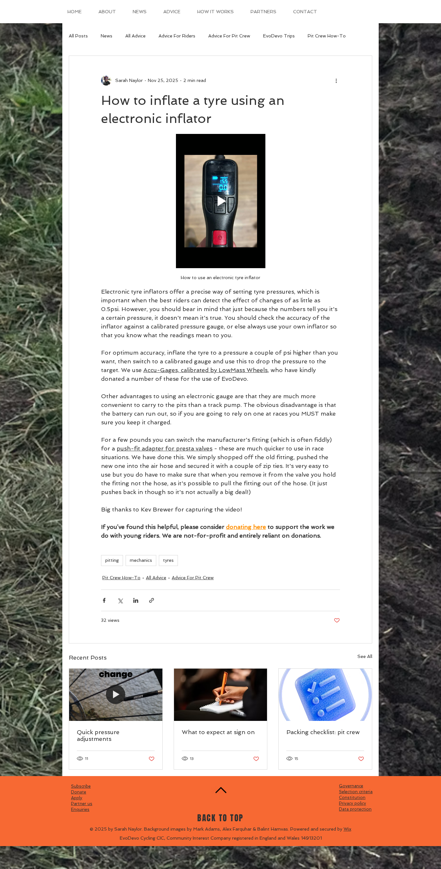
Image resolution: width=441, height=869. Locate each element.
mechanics (141, 560)
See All (364, 656)
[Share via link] (152, 600)
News (106, 35)
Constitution (352, 797)
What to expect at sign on (218, 732)
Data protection (355, 809)
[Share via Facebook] (104, 600)
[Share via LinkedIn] (136, 600)
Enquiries (80, 809)
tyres (168, 560)
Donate (78, 792)
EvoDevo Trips (279, 35)
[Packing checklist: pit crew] (325, 695)
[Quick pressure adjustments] (115, 695)
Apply (76, 797)
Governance (351, 785)
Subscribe (81, 786)
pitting (112, 560)
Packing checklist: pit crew (323, 732)
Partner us (81, 803)
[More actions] (336, 80)
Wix (347, 829)
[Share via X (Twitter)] (120, 600)
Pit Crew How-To (327, 35)
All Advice (135, 35)
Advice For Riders (177, 35)
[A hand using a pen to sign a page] (220, 695)
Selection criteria (356, 791)
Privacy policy (352, 803)
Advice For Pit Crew (229, 35)
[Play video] (220, 201)
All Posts (78, 35)
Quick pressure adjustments (98, 735)
